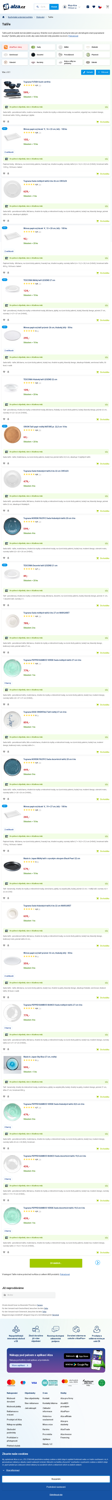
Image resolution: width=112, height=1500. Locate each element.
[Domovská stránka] (3, 17)
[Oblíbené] (93, 6)
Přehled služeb (13, 1446)
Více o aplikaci (18, 1365)
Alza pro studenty (64, 1423)
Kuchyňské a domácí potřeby (20, 17)
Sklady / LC (47, 1444)
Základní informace (47, 1410)
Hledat (54, 7)
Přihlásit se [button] (72, 8)
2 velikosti (9, 152)
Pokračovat (73, 36)
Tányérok (55, 1315)
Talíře (50, 17)
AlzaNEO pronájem (65, 1405)
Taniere (40, 1305)
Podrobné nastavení (56, 1487)
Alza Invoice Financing (66, 1436)
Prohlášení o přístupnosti (12, 1439)
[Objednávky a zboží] (87, 6)
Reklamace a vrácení (12, 1413)
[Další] (97, 1262)
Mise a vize (48, 1424)
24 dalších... (56, 1263)
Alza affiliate (66, 1416)
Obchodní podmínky (11, 1431)
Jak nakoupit (30, 1408)
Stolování (40, 17)
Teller (46, 1308)
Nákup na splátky (14, 1424)
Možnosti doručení (11, 1400)
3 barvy (8, 683)
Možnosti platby (14, 1406)
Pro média (47, 1434)
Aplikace (46, 1439)
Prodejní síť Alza (14, 1420)
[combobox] (41, 7)
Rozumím (56, 1479)
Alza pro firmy (67, 1398)
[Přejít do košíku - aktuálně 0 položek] (107, 6)
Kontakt (46, 1398)
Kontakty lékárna (50, 1403)
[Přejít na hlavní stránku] (14, 6)
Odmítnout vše (56, 1495)
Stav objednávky (32, 1398)
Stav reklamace (32, 1403)
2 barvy (8, 1127)
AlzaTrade (65, 1429)
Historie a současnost (48, 1418)
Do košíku (104, 122)
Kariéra (46, 1429)
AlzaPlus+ (65, 1411)
